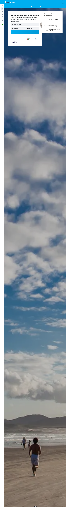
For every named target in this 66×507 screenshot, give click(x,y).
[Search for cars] (2, 11)
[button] (2, 2)
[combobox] (15, 21)
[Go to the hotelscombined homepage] (10, 2)
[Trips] (2, 20)
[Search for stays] (2, 8)
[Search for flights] (2, 6)
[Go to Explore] (2, 17)
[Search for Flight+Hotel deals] (2, 14)
